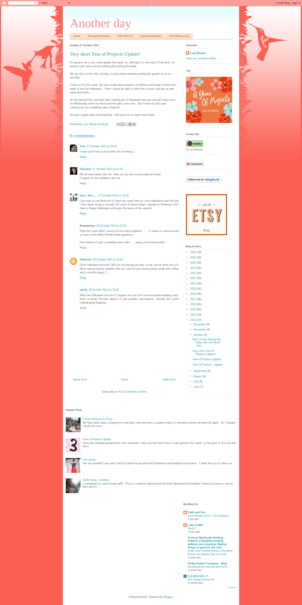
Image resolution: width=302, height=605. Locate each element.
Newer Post (80, 379)
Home (77, 36)
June (197, 386)
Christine (85, 169)
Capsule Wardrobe (150, 36)
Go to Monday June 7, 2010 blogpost (208, 515)
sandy (83, 289)
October (199, 334)
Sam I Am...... (88, 195)
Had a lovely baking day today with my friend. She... (206, 342)
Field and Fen (196, 512)
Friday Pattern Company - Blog (207, 563)
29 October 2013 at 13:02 (104, 289)
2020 (193, 283)
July (196, 381)
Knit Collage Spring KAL (201, 579)
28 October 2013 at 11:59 (111, 225)
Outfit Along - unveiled (96, 479)
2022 (193, 273)
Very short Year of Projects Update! (204, 352)
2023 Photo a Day (179, 36)
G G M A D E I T (198, 576)
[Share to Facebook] (130, 124)
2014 (193, 314)
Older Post (169, 379)
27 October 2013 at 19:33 (101, 146)
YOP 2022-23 (125, 36)
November (200, 329)
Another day (100, 23)
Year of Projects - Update (207, 364)
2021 (193, 278)
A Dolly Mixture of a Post (97, 419)
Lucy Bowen (198, 53)
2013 (193, 319)
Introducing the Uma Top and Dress (207, 566)
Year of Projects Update (206, 359)
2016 (193, 304)
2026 (193, 252)
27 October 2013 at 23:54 (113, 195)
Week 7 (192, 528)
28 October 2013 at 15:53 (108, 259)
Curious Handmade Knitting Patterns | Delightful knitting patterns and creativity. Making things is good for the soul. (207, 542)
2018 (193, 293)
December (200, 324)
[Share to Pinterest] (134, 124)
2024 (193, 262)
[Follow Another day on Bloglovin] (203, 181)
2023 (193, 267)
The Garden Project (99, 36)
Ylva (82, 146)
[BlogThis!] (122, 124)
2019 (193, 288)
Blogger (168, 596)
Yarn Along (89, 459)
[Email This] (118, 124)
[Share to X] (126, 124)
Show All (232, 587)
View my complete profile (201, 58)
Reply (83, 156)
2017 (193, 299)
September (200, 370)
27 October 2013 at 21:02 (107, 169)
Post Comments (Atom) (133, 391)
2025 (193, 257)
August (198, 376)
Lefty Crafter (195, 525)
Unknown (86, 259)
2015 (193, 309)
